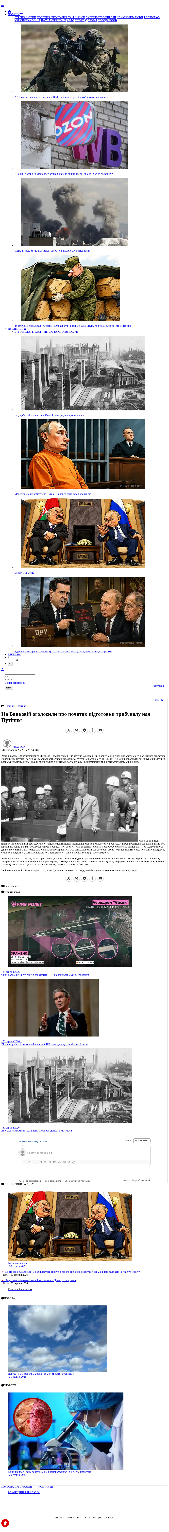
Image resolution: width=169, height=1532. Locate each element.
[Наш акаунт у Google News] (92, 1508)
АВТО (70, 20)
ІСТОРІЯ (62, 331)
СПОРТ (79, 20)
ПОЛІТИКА (44, 17)
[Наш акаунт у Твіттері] (59, 1508)
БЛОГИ (39, 331)
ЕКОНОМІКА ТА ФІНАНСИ (68, 17)
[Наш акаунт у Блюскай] (67, 1508)
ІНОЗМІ (73, 331)
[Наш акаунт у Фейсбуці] (75, 1508)
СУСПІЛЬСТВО (95, 17)
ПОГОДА (103, 20)
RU (166, 700)
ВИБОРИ (110, 17)
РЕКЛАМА (14, 654)
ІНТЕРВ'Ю (50, 331)
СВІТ (140, 17)
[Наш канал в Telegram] (82, 1508)
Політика (21, 706)
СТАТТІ (29, 331)
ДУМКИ (19, 331)
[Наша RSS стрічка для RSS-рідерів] (110, 1508)
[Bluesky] (76, 730)
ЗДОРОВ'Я (90, 20)
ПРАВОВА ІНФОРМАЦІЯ (17, 1486)
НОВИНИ (14, 14)
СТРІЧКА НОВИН (25, 17)
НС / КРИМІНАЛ (127, 17)
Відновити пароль (15, 682)
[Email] (100, 730)
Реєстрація (158, 685)
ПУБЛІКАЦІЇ (16, 328)
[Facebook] (92, 730)
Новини (9, 706)
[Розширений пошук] (10, 663)
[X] (68, 730)
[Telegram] (84, 730)
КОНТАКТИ (45, 1486)
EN (161, 700)
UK (157, 700)
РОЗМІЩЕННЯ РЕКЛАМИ (24, 1492)
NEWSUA (19, 746)
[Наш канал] (102, 1508)
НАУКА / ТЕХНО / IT (53, 20)
